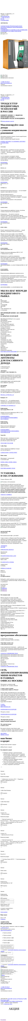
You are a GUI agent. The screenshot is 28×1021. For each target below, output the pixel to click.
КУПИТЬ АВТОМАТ (6, 141)
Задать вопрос (4, 912)
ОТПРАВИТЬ (4, 955)
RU (1, 19)
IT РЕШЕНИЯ (4, 31)
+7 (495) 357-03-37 (5, 17)
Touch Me (10, 998)
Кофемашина (4, 28)
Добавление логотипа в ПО (9, 779)
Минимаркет (19, 27)
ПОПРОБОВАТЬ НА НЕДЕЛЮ (8, 709)
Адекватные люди (7, 1004)
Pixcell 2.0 (21, 998)
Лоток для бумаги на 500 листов (14, 822)
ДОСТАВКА (11, 31)
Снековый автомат (5, 26)
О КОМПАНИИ (5, 20)
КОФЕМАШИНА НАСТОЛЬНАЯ (5, 417)
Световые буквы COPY (6, 823)
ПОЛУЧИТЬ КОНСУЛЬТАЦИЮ (9, 351)
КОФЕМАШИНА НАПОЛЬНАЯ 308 (5, 430)
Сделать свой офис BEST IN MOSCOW (5, 705)
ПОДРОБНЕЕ (4, 162)
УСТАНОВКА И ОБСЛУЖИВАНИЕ (18, 29)
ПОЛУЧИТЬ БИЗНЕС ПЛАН (8, 468)
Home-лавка (6, 1000)
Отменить (3, 919)
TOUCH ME (4, 443)
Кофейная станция (11, 27)
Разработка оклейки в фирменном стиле (12, 779)
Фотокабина (4, 27)
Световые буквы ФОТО (8, 859)
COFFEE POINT (5, 452)
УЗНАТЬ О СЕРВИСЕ (6, 494)
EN (3, 19)
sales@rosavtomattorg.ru (6, 83)
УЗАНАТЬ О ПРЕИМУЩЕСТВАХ (9, 653)
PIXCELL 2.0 (4, 394)
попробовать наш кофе (4, 546)
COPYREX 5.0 (4, 405)
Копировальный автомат (16, 26)
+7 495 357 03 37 (5, 927)
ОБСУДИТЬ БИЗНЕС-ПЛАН (5, 734)
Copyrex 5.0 (15, 998)
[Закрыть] (14, 970)
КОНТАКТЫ (18, 31)
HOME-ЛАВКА (4, 462)
